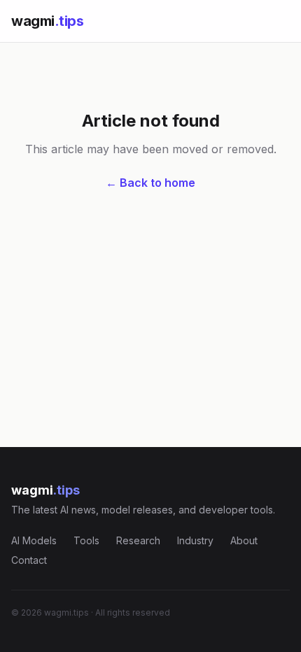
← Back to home (150, 183)
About (244, 540)
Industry (195, 540)
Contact (29, 560)
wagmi (47, 21)
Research (138, 540)
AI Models (34, 540)
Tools (86, 540)
